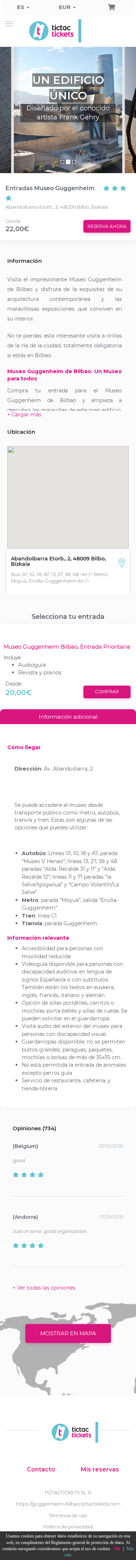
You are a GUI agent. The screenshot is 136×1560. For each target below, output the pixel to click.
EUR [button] (65, 7)
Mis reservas (100, 1469)
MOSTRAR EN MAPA (68, 1333)
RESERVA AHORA (107, 226)
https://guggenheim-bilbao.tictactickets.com (68, 1504)
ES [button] (21, 7)
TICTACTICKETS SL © (68, 1492)
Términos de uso (68, 1515)
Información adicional (68, 716)
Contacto (41, 1469)
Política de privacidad (68, 1527)
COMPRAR (107, 691)
